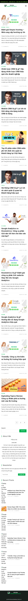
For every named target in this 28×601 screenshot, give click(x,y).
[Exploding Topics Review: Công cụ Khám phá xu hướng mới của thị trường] (3, 540)
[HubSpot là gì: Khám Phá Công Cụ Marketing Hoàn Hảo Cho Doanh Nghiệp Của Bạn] (3, 493)
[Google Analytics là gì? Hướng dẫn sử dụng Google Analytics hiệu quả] (3, 575)
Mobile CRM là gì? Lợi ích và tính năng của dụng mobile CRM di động (13, 111)
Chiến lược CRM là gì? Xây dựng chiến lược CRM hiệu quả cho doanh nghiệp (12, 71)
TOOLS (7, 27)
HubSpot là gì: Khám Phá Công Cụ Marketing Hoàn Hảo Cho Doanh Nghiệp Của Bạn (16, 492)
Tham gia (21, 474)
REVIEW (3, 27)
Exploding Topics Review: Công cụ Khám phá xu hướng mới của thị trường (13, 398)
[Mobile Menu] (26, 6)
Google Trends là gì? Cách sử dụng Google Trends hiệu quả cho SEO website (15, 521)
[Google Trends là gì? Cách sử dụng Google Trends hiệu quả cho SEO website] (3, 522)
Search (3, 428)
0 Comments (6, 46)
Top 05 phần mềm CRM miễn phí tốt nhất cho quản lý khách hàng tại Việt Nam (13, 150)
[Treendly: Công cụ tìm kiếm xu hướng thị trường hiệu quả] (3, 557)
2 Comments (6, 334)
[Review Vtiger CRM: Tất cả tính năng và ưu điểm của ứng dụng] (3, 508)
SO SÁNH (3, 66)
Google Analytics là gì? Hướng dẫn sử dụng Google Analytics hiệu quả (12, 319)
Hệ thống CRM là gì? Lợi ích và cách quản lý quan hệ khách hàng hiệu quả (13, 190)
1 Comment (5, 165)
